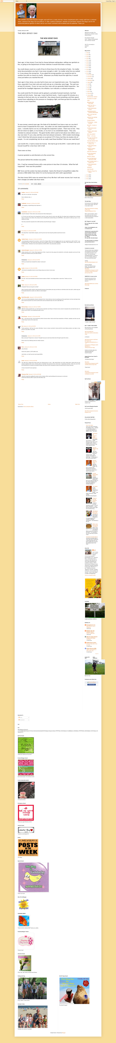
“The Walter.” (95, 486)
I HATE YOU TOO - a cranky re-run (91, 106)
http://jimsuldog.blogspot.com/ (91, 262)
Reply (23, 199)
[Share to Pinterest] (40, 184)
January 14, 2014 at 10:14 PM (33, 336)
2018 (87, 65)
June (88, 85)
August (89, 82)
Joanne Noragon (25, 250)
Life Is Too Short (89, 425)
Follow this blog (91, 684)
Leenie (23, 268)
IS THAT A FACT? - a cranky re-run (91, 143)
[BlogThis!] (36, 184)
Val (22, 326)
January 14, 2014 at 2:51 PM (33, 259)
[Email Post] (32, 183)
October (89, 78)
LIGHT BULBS (90, 169)
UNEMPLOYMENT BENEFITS (91, 149)
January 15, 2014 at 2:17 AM (30, 347)
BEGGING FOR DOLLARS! (90, 103)
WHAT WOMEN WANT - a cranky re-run (92, 162)
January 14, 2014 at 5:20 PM (31, 268)
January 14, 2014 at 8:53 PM (29, 326)
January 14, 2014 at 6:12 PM (30, 284)
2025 (87, 52)
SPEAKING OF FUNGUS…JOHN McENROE (94, 436)
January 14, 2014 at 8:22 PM (34, 316)
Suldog (23, 276)
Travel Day (88, 639)
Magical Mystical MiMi (91, 648)
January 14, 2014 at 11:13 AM (34, 211)
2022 (87, 58)
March (88, 91)
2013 (87, 175)
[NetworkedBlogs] (91, 682)
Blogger (63, 1032)
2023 (87, 56)
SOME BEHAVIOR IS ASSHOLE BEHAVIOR (92, 112)
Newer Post (20, 404)
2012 (87, 176)
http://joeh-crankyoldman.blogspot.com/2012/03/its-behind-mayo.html (91, 363)
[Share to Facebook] (39, 184)
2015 (87, 71)
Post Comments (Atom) (28, 406)
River (23, 347)
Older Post (77, 404)
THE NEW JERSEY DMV (92, 140)
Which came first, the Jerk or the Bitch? (95, 525)
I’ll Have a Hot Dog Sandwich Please (94, 500)
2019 (87, 64)
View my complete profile (90, 575)
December (89, 74)
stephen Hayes (25, 239)
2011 (87, 178)
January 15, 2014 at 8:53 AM (35, 374)
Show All (96, 653)
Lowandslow (24, 211)
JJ (22, 230)
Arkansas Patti (25, 374)
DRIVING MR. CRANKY (92, 96)
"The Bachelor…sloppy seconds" (92, 123)
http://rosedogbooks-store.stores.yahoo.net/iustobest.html (91, 333)
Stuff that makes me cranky (94, 461)
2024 (87, 54)
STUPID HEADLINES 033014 (95, 474)
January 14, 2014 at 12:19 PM (35, 239)
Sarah (23, 360)
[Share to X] (37, 184)
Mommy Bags (25, 306)
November (89, 76)
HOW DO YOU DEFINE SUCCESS (92, 118)
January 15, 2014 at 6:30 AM (31, 360)
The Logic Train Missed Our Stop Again (92, 138)
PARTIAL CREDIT (91, 156)
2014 (87, 73)
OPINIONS (89, 167)
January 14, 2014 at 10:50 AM (31, 192)
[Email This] (34, 184)
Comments (22, 719)
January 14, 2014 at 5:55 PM (31, 276)
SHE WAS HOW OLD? (92, 151)
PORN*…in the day (91, 136)
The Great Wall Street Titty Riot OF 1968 (91, 159)
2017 (87, 67)
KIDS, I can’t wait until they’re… (91, 115)
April (88, 89)
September (89, 80)
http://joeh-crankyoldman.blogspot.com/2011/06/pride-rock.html (91, 373)
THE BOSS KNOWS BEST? (92, 537)
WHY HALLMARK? (91, 134)
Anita (23, 284)
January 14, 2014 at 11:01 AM (33, 203)
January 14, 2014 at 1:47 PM (35, 250)
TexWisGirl (24, 203)
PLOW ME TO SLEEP (91, 98)
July (88, 84)
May (88, 87)
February (89, 93)
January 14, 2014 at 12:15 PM (29, 230)
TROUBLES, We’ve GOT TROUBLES (95, 512)
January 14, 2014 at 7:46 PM (34, 306)
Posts (21, 717)
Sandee (23, 192)
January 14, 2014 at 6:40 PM (36, 297)
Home (49, 404)
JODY (88, 100)
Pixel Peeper (24, 316)
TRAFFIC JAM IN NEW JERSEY (92, 132)
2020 (87, 62)
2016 (87, 69)
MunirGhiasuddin (25, 297)
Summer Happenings (90, 633)
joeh (95, 550)
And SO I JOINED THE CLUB (95, 449)
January (89, 95)
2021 (87, 60)
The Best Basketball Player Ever (91, 154)
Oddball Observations (91, 642)
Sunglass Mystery (91, 120)
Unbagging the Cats (90, 625)
